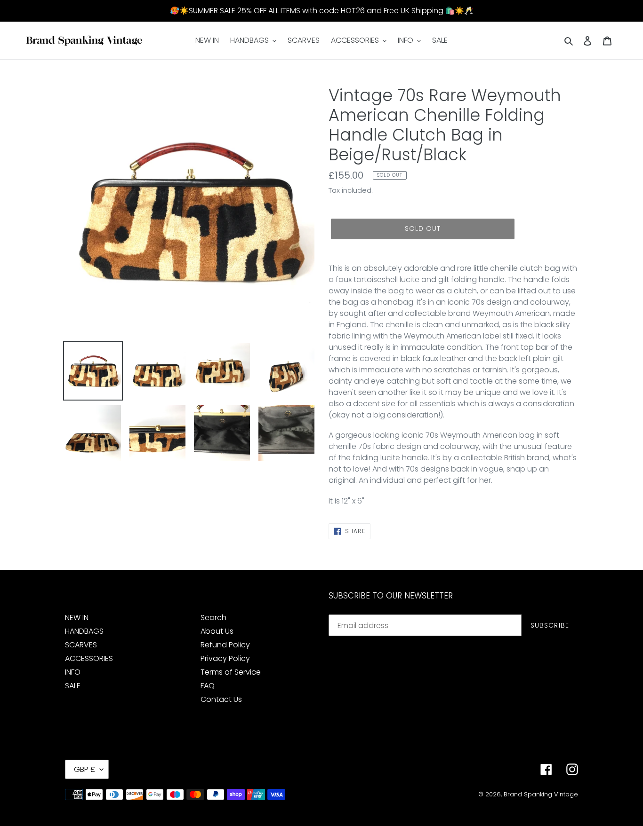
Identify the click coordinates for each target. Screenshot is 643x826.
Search (213, 617)
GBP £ (84, 769)
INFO (72, 672)
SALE (72, 685)
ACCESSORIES (89, 658)
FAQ (208, 685)
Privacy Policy (225, 658)
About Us (217, 631)
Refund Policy (225, 644)
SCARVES (81, 644)
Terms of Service (231, 672)
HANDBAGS (84, 631)
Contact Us (221, 699)
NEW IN (76, 617)
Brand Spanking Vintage (541, 794)
